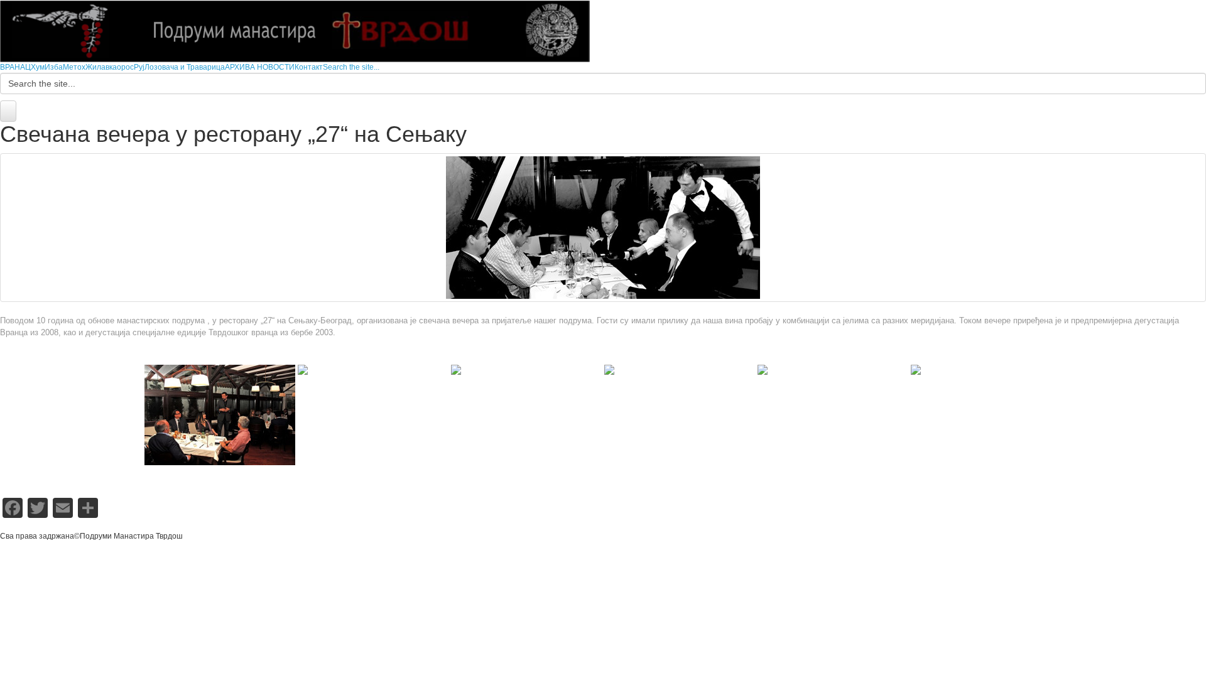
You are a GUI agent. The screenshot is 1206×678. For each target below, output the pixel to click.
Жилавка (101, 67)
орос (125, 67)
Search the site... (351, 67)
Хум (38, 67)
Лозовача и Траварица (184, 67)
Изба (54, 67)
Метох (74, 67)
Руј (139, 67)
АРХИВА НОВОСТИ (260, 67)
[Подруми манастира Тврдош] (295, 30)
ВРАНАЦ (15, 67)
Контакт (309, 67)
